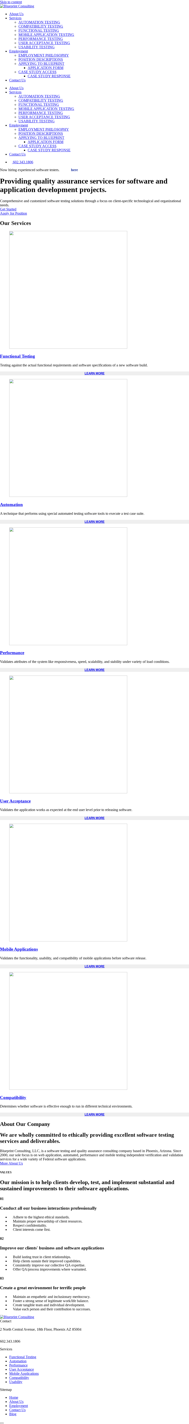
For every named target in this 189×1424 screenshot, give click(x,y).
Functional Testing (17, 356)
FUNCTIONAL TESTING (38, 30)
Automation (11, 504)
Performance (12, 652)
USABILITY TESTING (36, 47)
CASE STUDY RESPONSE (49, 76)
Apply (69, 170)
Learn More (95, 373)
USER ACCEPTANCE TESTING (44, 43)
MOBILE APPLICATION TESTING (46, 35)
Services (15, 18)
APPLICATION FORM (45, 68)
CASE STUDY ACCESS (37, 72)
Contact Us (17, 80)
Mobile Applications (19, 949)
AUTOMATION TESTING (39, 22)
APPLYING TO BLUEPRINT (41, 64)
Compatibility (13, 1097)
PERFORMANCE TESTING (40, 39)
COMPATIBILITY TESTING (40, 26)
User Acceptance (15, 801)
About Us (16, 14)
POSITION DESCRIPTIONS (40, 59)
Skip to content (11, 2)
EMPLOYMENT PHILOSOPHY (43, 55)
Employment (18, 51)
